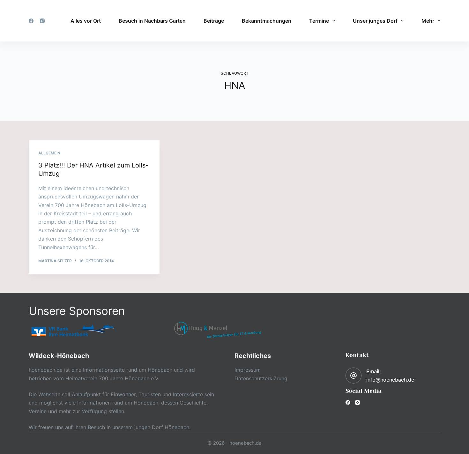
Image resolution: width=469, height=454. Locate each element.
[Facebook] (31, 21)
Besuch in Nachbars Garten (152, 21)
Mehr (427, 21)
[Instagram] (42, 21)
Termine (319, 21)
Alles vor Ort (86, 21)
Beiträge (214, 21)
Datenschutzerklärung (260, 378)
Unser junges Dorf (375, 21)
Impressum (247, 370)
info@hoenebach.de (390, 379)
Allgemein (49, 153)
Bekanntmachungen (266, 21)
